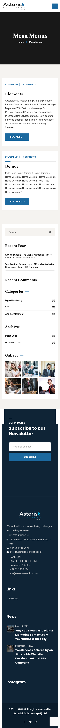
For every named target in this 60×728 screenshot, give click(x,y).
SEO (30, 307)
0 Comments (29, 84)
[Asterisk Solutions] (14, 6)
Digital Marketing (30, 300)
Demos (11, 166)
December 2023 (30, 342)
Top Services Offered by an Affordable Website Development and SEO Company (29, 265)
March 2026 (30, 335)
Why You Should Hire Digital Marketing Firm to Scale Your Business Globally (28, 256)
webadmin (13, 84)
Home (21, 42)
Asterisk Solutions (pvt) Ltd (30, 713)
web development (30, 314)
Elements (14, 94)
